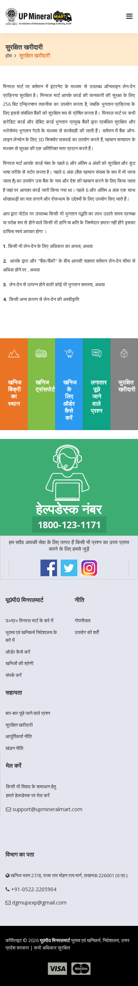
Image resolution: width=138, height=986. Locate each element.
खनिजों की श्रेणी (19, 663)
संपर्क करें (14, 675)
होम (9, 55)
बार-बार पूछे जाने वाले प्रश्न (28, 713)
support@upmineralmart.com (46, 809)
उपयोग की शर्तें (87, 632)
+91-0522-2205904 (33, 889)
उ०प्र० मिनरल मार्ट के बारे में (29, 620)
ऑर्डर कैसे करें (18, 651)
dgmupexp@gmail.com (39, 902)
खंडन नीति (14, 748)
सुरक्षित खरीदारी (19, 725)
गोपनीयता (83, 620)
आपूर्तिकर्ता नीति (19, 736)
